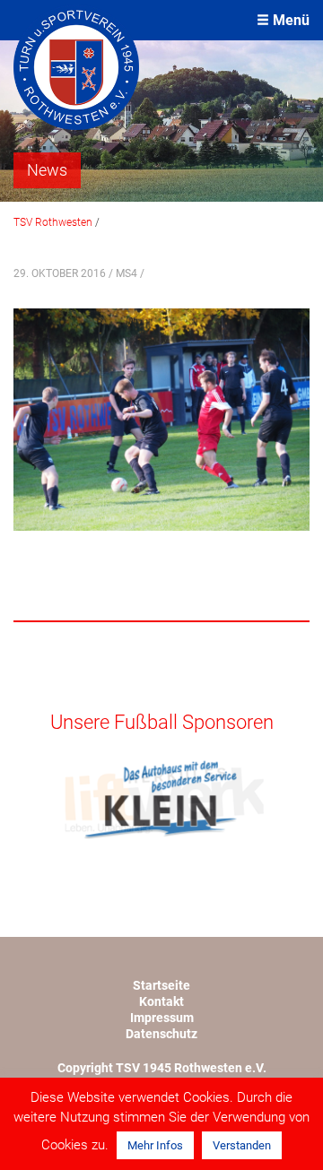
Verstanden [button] (242, 1145)
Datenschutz (161, 1034)
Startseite (161, 985)
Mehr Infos (155, 1145)
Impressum (162, 1017)
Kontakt (161, 1001)
